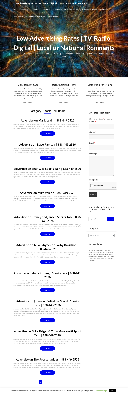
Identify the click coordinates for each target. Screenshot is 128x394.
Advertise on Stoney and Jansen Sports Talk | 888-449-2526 (47, 219)
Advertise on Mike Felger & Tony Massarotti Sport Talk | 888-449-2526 (47, 333)
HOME (14, 10)
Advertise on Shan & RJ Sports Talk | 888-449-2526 (47, 169)
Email (92, 143)
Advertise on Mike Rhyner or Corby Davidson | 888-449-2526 (47, 247)
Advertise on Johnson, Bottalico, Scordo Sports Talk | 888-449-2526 (47, 303)
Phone (92, 132)
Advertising (24, 10)
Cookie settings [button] (101, 391)
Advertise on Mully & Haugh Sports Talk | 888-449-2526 (47, 275)
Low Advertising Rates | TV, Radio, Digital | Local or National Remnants (51, 3)
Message (93, 153)
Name (92, 121)
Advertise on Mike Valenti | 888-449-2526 (47, 193)
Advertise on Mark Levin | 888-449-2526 (47, 120)
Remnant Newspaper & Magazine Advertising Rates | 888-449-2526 (37, 16)
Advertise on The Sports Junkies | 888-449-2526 (47, 359)
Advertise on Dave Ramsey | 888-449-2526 (47, 144)
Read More (47, 133)
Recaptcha (93, 180)
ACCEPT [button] (113, 391)
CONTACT (46, 10)
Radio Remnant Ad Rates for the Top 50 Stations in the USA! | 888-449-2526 (81, 10)
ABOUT (35, 10)
